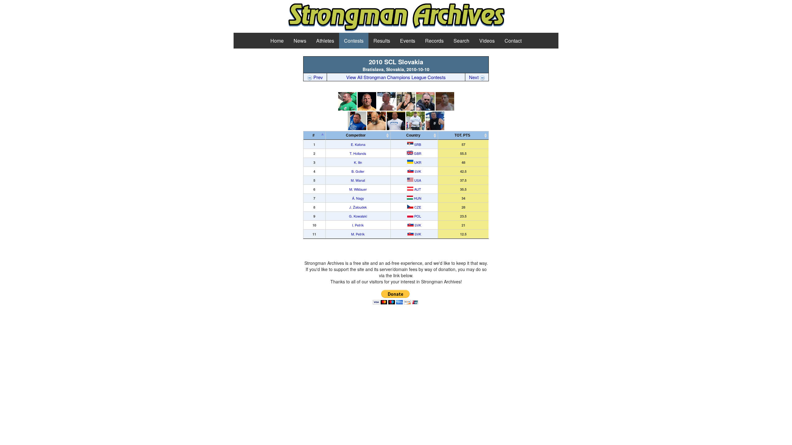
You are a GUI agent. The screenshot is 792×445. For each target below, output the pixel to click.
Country (413, 135)
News (300, 40)
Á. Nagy (358, 198)
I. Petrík (358, 224)
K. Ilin (358, 162)
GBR (417, 153)
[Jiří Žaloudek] (376, 128)
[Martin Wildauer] (445, 109)
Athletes (325, 40)
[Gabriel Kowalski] (396, 128)
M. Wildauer (358, 189)
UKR (417, 162)
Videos (487, 40)
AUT (417, 189)
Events (407, 40)
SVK (417, 171)
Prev (317, 77)
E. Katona (358, 144)
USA (417, 180)
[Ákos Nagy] (357, 128)
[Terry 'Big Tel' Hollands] (367, 109)
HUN (417, 198)
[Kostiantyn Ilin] (386, 109)
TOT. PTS (462, 135)
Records (434, 40)
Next (474, 77)
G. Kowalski (358, 216)
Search (461, 40)
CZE (417, 207)
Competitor (357, 135)
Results (381, 40)
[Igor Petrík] (415, 128)
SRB (417, 144)
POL (417, 216)
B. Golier (357, 171)
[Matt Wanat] (425, 109)
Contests (354, 40)
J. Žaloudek (358, 207)
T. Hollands (358, 153)
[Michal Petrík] (435, 128)
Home (277, 40)
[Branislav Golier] (406, 109)
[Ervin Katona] (347, 109)
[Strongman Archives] (396, 30)
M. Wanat (358, 180)
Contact (513, 40)
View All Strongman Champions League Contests (396, 77)
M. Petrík (358, 233)
